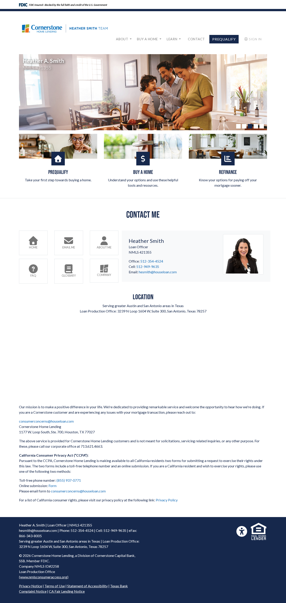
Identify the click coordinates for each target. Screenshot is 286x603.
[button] (238, 126)
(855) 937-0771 (69, 480)
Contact (196, 39)
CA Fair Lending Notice (67, 591)
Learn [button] (172, 39)
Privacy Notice (30, 586)
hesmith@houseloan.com (158, 272)
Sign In (255, 39)
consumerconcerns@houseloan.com (46, 421)
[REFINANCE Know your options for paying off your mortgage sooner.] (228, 146)
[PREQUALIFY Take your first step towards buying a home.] (58, 146)
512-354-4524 (151, 261)
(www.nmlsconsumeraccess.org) (43, 577)
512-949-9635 (147, 266)
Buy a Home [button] (148, 39)
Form (52, 485)
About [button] (122, 39)
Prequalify (224, 39)
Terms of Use (54, 586)
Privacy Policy (167, 500)
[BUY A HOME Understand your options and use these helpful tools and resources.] (143, 146)
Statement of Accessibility (87, 586)
